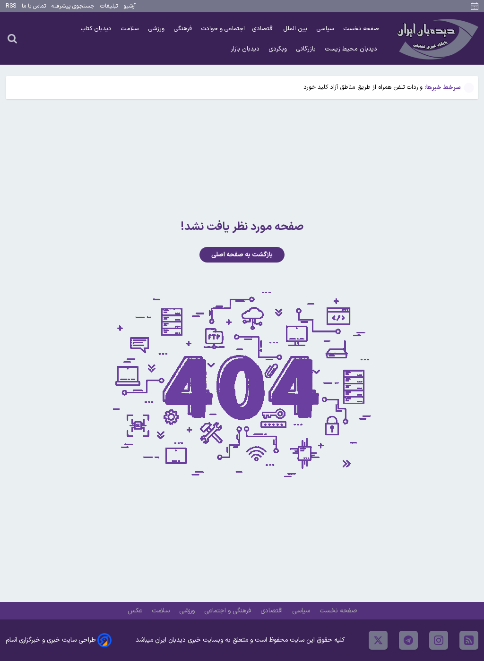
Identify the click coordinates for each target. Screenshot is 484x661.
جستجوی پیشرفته (73, 6)
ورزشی (157, 28)
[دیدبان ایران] (436, 38)
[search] (12, 38)
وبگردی (279, 48)
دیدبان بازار (246, 48)
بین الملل (296, 28)
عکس (136, 611)
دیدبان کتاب (97, 28)
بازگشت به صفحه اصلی (242, 255)
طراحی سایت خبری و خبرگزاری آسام (50, 640)
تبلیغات (109, 6)
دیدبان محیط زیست (352, 48)
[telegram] (408, 640)
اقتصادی (264, 28)
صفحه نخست (361, 28)
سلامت (131, 28)
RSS (11, 6)
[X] (378, 640)
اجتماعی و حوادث (223, 28)
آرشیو (129, 6)
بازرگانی (307, 48)
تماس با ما (34, 6)
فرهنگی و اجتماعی (228, 611)
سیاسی (326, 28)
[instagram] (438, 640)
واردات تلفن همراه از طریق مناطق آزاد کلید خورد (363, 87)
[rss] (468, 640)
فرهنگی (184, 28)
